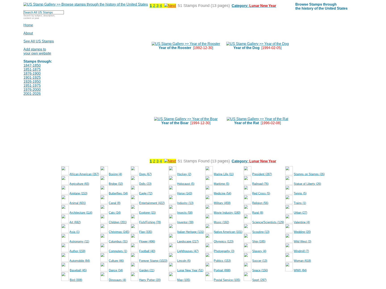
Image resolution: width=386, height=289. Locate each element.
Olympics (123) (223, 241)
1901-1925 (32, 77)
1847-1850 (32, 65)
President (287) (262, 174)
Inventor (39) (185, 222)
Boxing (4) (115, 174)
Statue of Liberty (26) (307, 183)
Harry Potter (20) (150, 280)
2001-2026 (32, 94)
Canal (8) (114, 203)
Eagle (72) (145, 193)
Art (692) (75, 222)
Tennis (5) (300, 193)
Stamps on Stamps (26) (309, 174)
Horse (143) (184, 193)
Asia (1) (74, 232)
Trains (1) (300, 203)
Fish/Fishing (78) (150, 222)
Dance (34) (116, 270)
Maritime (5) (221, 183)
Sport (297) (259, 280)
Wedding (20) (302, 232)
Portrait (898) (222, 270)
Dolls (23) (145, 183)
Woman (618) (302, 260)
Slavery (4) (259, 251)
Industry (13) (185, 203)
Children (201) (118, 222)
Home (28, 25)
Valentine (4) (302, 222)
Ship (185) (258, 241)
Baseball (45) (78, 270)
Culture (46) (116, 260)
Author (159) (77, 251)
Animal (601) (77, 203)
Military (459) (222, 203)
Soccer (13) (259, 260)
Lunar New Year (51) (190, 270)
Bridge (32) (116, 183)
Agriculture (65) (79, 183)
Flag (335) (145, 232)
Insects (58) (185, 212)
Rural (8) (257, 212)
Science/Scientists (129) (268, 222)
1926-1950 (32, 81)
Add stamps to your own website (37, 51)
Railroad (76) (260, 183)
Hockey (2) (184, 174)
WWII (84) (300, 270)
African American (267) (84, 174)
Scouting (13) (260, 232)
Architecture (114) (80, 212)
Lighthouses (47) (188, 251)
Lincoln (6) (184, 260)
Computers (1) (118, 251)
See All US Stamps (38, 41)
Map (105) (183, 280)
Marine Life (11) (224, 174)
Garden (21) (146, 270)
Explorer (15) (147, 212)
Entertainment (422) (152, 203)
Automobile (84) (79, 260)
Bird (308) (76, 280)
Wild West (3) (302, 241)
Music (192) (221, 222)
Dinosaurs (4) (117, 280)
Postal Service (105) (227, 280)
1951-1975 (32, 85)
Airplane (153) (78, 193)
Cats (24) (115, 212)
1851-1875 (32, 69)
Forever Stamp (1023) (153, 260)
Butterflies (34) (118, 193)
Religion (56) (260, 203)
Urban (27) (300, 212)
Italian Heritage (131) (190, 232)
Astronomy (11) (79, 241)
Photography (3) (224, 251)
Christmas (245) (119, 232)
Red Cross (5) (261, 193)
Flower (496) (147, 241)
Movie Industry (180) (227, 212)
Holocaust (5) (185, 183)
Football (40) (147, 251)
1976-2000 (32, 89)
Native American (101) (228, 232)
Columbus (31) (118, 241)
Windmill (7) (301, 251)
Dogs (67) (145, 174)
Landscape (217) (188, 241)
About (28, 33)
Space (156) (260, 270)
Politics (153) (222, 260)
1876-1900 (32, 73)
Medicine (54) (222, 193)
